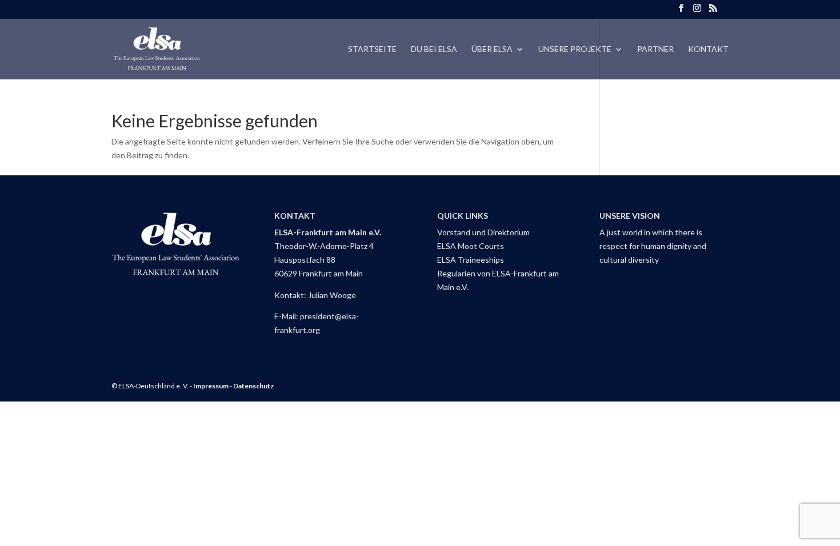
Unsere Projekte (574, 49)
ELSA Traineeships (470, 259)
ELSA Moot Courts (470, 246)
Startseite (372, 49)
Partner (655, 49)
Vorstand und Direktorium (483, 232)
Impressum (211, 386)
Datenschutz (253, 386)
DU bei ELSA (434, 49)
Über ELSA (492, 49)
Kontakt (708, 49)
